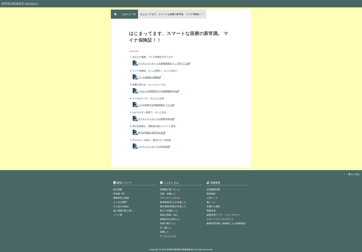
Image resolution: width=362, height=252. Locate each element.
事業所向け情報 (121, 197)
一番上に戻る (353, 174)
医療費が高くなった (170, 189)
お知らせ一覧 (129, 14)
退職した (164, 231)
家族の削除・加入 (169, 214)
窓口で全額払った (169, 210)
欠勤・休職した (168, 193)
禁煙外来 (211, 210)
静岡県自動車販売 (20, 4)
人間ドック (212, 197)
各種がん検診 (213, 206)
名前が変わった (168, 223)
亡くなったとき (168, 236)
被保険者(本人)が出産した (173, 202)
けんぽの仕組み (121, 206)
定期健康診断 (213, 189)
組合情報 (117, 189)
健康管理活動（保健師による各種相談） (227, 223)
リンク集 (117, 214)
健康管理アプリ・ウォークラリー (224, 214)
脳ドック (211, 202)
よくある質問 (120, 202)
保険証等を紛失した (170, 219)
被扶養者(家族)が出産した (173, 206)
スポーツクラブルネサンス (220, 219)
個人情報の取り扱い (123, 210)
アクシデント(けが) (169, 197)
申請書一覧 (118, 193)
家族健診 (211, 193)
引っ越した (165, 227)
